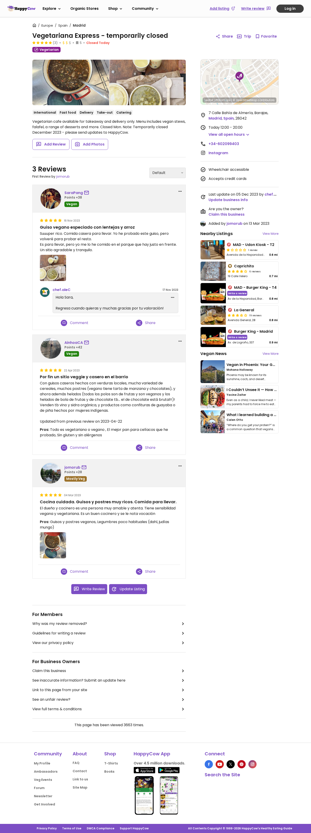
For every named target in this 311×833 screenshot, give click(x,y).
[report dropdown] (180, 191)
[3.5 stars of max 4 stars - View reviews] (237, 315)
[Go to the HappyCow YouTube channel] (220, 764)
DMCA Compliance (100, 828)
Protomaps (223, 100)
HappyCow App (152, 754)
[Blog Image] (213, 371)
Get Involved (44, 804)
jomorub (63, 176)
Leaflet (208, 100)
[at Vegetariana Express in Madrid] (147, 82)
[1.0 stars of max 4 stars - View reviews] (236, 250)
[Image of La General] (213, 315)
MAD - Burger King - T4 (255, 287)
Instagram (218, 153)
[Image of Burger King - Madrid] (213, 337)
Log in (290, 8)
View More (271, 233)
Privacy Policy (47, 828)
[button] (239, 77)
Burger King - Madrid (253, 331)
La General (244, 310)
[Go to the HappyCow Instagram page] (252, 764)
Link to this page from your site (59, 689)
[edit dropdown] (172, 297)
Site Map (80, 787)
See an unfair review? (51, 699)
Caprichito (244, 266)
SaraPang (73, 192)
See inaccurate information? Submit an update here (78, 680)
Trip (247, 36)
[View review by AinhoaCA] (51, 348)
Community (143, 8)
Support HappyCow (134, 828)
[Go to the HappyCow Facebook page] (209, 764)
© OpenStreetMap (245, 100)
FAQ (76, 763)
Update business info (228, 199)
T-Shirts (111, 763)
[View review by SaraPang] (51, 199)
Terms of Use (71, 828)
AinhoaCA (73, 342)
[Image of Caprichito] (213, 271)
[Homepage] (21, 8)
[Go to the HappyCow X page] (231, 764)
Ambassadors (46, 771)
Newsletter (43, 796)
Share (227, 36)
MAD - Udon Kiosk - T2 (253, 244)
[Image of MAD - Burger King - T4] (213, 293)
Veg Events (43, 779)
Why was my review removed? (59, 623)
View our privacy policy (53, 642)
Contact (80, 771)
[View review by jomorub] (51, 473)
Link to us (80, 779)
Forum (39, 788)
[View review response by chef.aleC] (45, 292)
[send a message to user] (87, 193)
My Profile (42, 763)
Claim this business (49, 670)
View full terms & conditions (57, 709)
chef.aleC (62, 289)
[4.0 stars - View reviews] (237, 271)
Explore (49, 8)
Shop (113, 8)
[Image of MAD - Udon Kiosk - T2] (213, 249)
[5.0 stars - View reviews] (42, 43)
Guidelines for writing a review (59, 633)
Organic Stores (84, 8)
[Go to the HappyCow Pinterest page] (241, 764)
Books (109, 771)
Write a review (237, 293)
